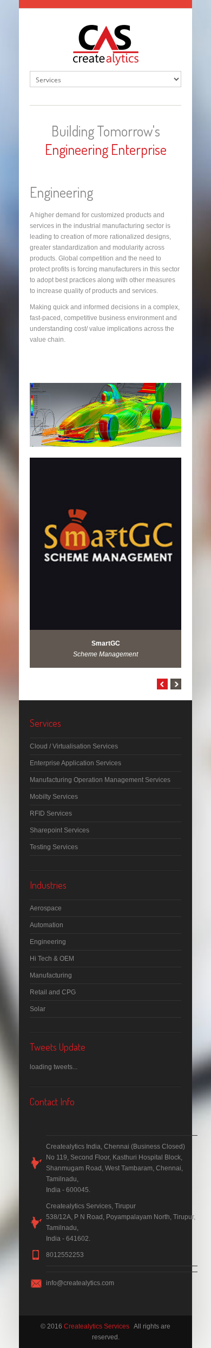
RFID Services (51, 813)
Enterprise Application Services (75, 763)
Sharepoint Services (59, 830)
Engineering (48, 942)
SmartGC (105, 643)
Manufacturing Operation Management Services (100, 780)
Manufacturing (51, 975)
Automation (46, 925)
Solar (37, 1009)
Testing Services (54, 847)
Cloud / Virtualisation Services (74, 746)
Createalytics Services (96, 1326)
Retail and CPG (53, 992)
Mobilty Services (54, 796)
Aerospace (46, 908)
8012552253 (65, 1255)
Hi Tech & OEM (52, 958)
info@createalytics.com (80, 1283)
